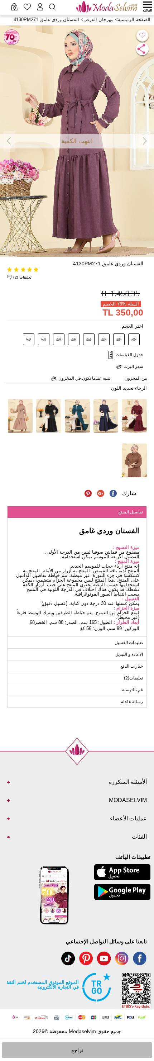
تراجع (77, 1050)
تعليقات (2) (22, 277)
